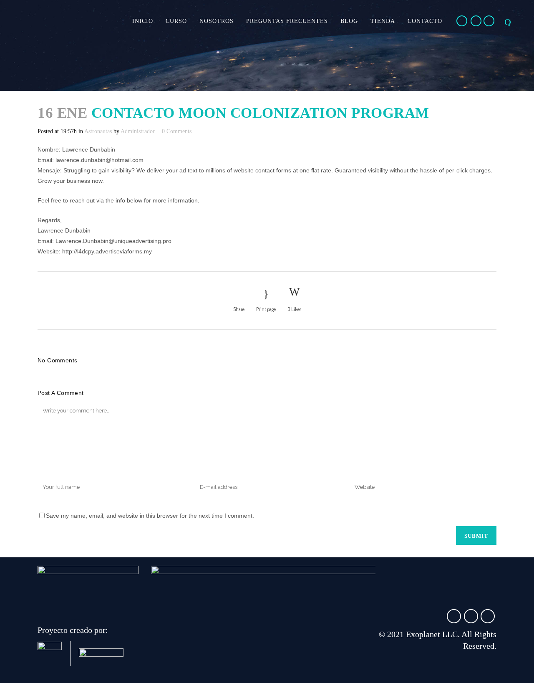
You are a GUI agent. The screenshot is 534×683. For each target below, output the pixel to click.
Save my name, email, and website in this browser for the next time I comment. (150, 515)
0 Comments (176, 131)
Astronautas (98, 131)
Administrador (138, 131)
